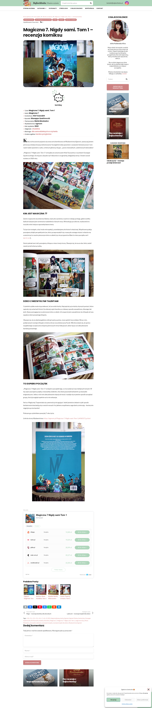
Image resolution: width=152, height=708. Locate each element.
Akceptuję (113, 700)
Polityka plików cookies (127, 704)
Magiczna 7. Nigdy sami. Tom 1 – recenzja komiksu (58, 32)
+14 (39, 618)
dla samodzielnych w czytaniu (45, 131)
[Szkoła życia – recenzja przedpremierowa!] (118, 151)
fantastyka (81, 618)
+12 (33, 618)
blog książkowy (55, 618)
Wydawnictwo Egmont (75, 623)
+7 (42, 618)
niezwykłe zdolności (35, 623)
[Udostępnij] (30, 606)
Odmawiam (128, 700)
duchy (62, 618)
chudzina (36, 129)
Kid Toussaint (35, 620)
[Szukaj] (91, 3)
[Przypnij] (40, 606)
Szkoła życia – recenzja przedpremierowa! (115, 162)
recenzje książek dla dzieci (60, 623)
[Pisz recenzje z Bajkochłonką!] (76, 677)
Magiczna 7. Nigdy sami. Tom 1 (66, 620)
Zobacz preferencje (142, 700)
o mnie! (124, 74)
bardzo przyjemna (43, 134)
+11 (30, 618)
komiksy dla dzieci (44, 620)
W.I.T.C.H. (26, 238)
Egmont (66, 618)
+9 (46, 618)
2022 (48, 618)
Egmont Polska (73, 618)
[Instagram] (127, 3)
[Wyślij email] (25, 606)
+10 (27, 618)
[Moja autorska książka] (40, 677)
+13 (36, 618)
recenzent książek (47, 623)
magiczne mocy (79, 620)
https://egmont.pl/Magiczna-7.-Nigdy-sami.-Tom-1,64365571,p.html (67, 418)
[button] (148, 689)
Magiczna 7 (53, 620)
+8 (44, 618)
